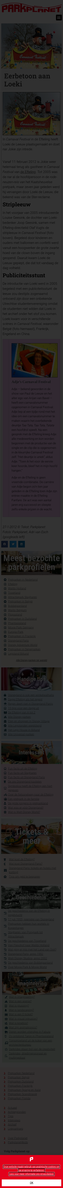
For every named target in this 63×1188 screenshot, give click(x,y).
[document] (31, 594)
